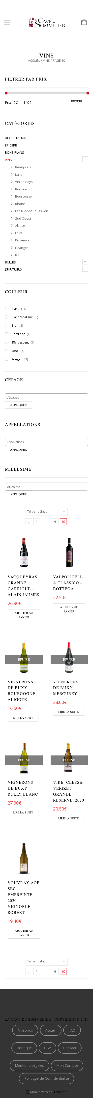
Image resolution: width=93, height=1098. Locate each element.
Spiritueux (13, 269)
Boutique (24, 1047)
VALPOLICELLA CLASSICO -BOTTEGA (68, 582)
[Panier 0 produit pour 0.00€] (81, 22)
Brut (14, 325)
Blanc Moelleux (21, 317)
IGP (17, 255)
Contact (69, 1047)
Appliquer (18, 405)
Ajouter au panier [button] (24, 615)
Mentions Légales (29, 1065)
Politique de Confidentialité (46, 1078)
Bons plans (14, 152)
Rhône (20, 204)
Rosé (15, 351)
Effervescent (20, 342)
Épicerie (11, 145)
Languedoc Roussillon (31, 211)
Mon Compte (67, 1065)
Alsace (20, 225)
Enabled (60, 1092)
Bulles (10, 262)
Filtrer (77, 101)
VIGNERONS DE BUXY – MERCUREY (66, 687)
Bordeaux (22, 189)
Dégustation (16, 138)
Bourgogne (23, 196)
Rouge (16, 359)
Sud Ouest (23, 218)
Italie (18, 174)
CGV (47, 1047)
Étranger (21, 247)
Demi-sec (18, 334)
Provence (22, 240)
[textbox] (47, 397)
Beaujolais (23, 167)
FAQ (71, 1030)
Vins (46, 60)
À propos (25, 1030)
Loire (19, 233)
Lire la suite (23, 718)
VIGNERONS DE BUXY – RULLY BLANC (23, 788)
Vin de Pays (24, 181)
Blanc (15, 309)
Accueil (34, 60)
